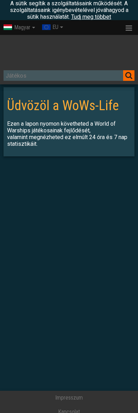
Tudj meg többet (91, 16)
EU (55, 27)
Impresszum (69, 397)
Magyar (22, 27)
